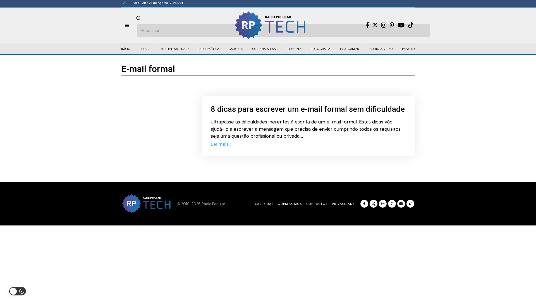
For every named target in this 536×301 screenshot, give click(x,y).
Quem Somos (290, 204)
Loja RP (145, 49)
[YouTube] (401, 25)
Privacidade (343, 204)
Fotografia (320, 49)
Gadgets (235, 49)
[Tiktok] (411, 25)
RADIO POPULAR (133, 3)
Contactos (316, 204)
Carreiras (264, 204)
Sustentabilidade (175, 49)
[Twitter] (375, 25)
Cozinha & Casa (264, 49)
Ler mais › (221, 144)
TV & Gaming (349, 49)
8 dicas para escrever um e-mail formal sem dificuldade (308, 109)
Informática (208, 49)
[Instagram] (383, 25)
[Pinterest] (392, 25)
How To (408, 49)
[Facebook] (367, 25)
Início (125, 49)
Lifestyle (294, 49)
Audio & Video (381, 49)
